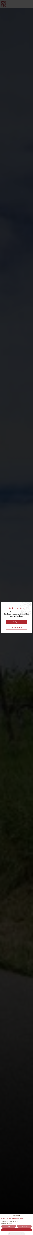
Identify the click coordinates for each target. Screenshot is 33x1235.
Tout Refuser (8, 1226)
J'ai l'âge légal (16, 622)
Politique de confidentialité (6, 1223)
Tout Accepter (24, 1226)
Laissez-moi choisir (16, 1229)
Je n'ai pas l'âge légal (16, 627)
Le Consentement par (16, 1233)
